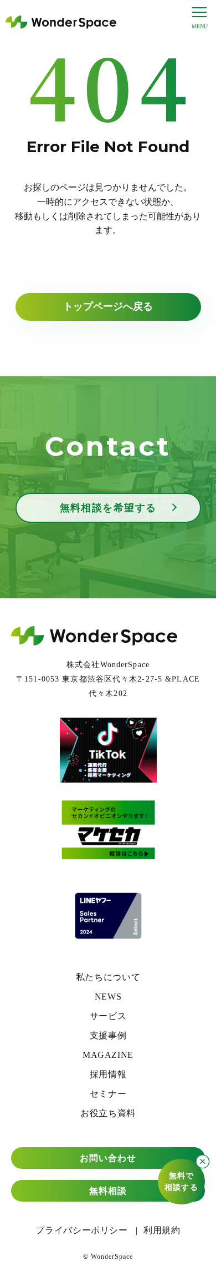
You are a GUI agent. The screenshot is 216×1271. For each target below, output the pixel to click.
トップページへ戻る (108, 306)
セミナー (108, 1093)
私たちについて (108, 977)
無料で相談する (181, 1182)
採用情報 (108, 1074)
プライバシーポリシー (81, 1230)
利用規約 (162, 1230)
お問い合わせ (108, 1158)
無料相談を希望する (108, 507)
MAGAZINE (108, 1055)
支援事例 (108, 1035)
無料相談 (108, 1191)
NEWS (108, 996)
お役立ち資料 (108, 1113)
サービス (108, 1016)
